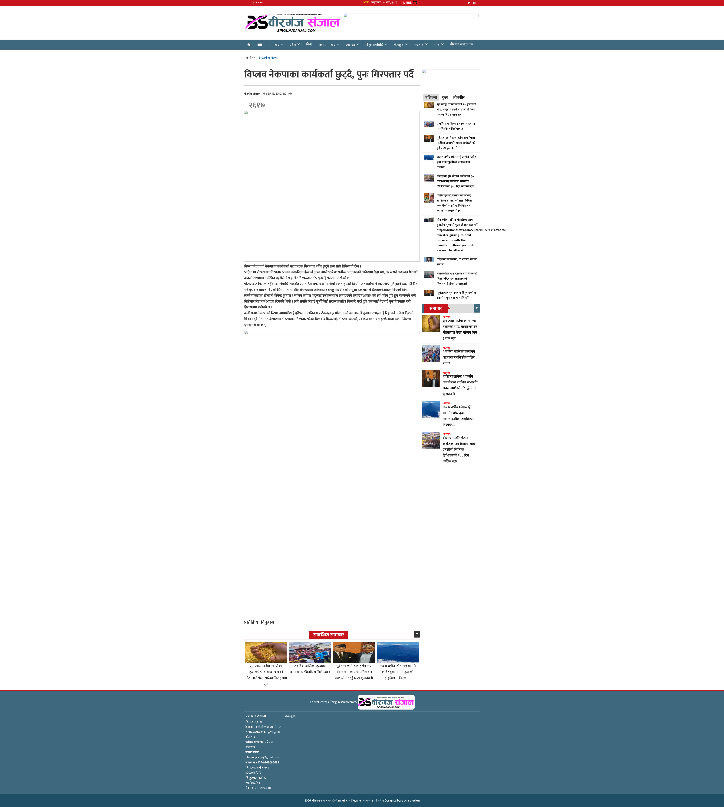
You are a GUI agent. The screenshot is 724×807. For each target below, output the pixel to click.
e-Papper (258, 3)
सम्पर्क (366, 800)
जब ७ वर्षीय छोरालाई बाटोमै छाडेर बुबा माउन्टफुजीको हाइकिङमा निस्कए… (398, 672)
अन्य (437, 45)
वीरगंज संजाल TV (461, 44)
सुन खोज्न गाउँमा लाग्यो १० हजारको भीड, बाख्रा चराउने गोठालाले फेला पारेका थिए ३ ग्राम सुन (266, 675)
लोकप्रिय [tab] (459, 97)
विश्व (309, 44)
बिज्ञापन (356, 800)
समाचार (274, 45)
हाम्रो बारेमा (378, 800)
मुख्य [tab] (445, 97)
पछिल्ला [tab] (431, 97)
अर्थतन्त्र (419, 45)
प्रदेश (293, 45)
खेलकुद (398, 45)
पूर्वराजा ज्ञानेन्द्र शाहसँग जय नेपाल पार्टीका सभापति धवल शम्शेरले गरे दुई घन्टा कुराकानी (354, 672)
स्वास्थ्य (350, 45)
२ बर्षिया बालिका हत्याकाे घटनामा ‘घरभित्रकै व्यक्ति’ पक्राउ (310, 669)
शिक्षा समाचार (326, 45)
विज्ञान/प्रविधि (374, 45)
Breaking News (268, 57)
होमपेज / (250, 57)
